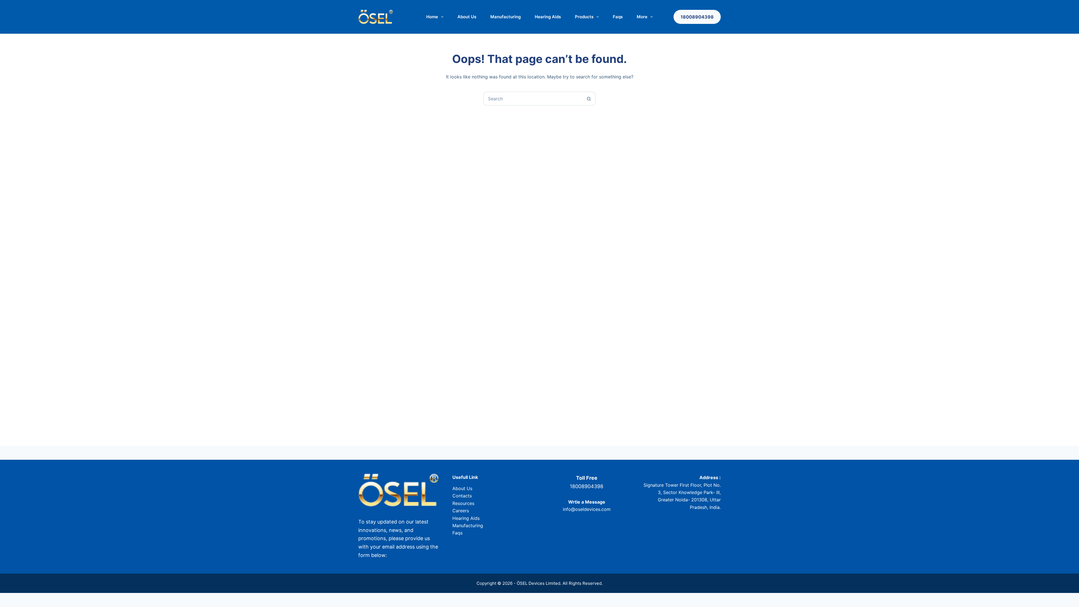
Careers (460, 510)
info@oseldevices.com (587, 509)
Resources (463, 503)
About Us (466, 16)
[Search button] (588, 98)
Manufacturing (505, 16)
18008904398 (697, 17)
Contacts (462, 496)
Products (584, 16)
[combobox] (533, 99)
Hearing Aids (548, 16)
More (642, 16)
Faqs (618, 16)
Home (432, 16)
